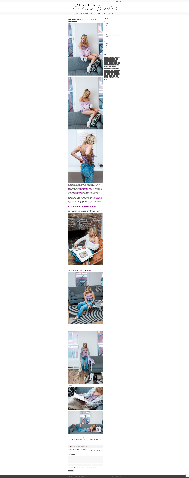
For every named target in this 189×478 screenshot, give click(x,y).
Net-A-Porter (106, 68)
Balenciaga (118, 57)
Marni (111, 66)
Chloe (117, 59)
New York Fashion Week (113, 68)
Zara (105, 79)
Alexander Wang (110, 57)
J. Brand (111, 64)
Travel (107, 43)
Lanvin (118, 64)
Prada (112, 70)
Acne (105, 57)
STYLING (92, 13)
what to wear (117, 77)
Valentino (112, 77)
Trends (107, 45)
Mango (108, 66)
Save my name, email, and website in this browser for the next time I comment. (82, 467)
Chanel (114, 59)
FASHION (98, 13)
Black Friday (106, 59)
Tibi (116, 75)
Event (107, 27)
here (73, 211)
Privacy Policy (86, 476)
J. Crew (115, 64)
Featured (107, 32)
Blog (106, 25)
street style (106, 75)
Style (106, 38)
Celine (110, 59)
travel (109, 77)
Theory (114, 75)
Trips (106, 47)
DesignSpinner (118, 476)
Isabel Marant (107, 64)
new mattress (92, 185)
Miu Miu (114, 66)
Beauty (107, 23)
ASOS (114, 57)
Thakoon (110, 75)
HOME (77, 13)
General (107, 36)
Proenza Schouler (116, 70)
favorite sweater (85, 211)
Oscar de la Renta (107, 70)
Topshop (106, 77)
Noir (118, 68)
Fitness (107, 34)
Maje (105, 66)
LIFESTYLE (104, 13)
